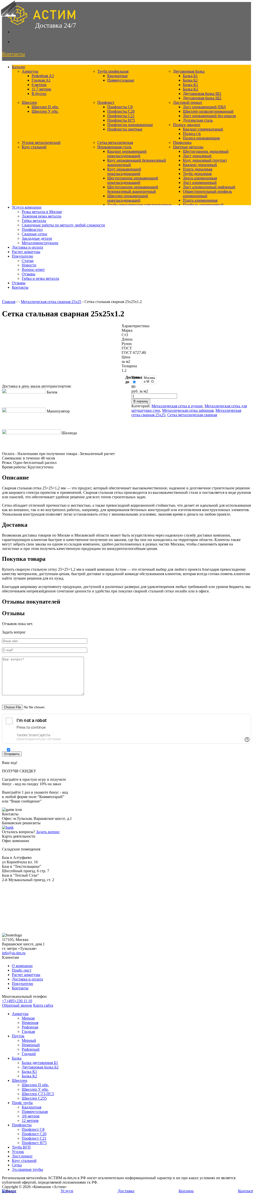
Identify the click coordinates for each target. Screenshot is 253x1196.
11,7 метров (41, 89)
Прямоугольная (35, 1111)
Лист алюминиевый (200, 182)
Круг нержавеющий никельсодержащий (124, 171)
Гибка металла (34, 220)
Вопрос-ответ (33, 269)
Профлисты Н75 (121, 120)
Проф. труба (22, 1103)
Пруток (18, 1036)
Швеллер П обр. (45, 107)
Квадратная (31, 1107)
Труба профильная (112, 71)
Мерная (28, 1018)
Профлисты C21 (121, 116)
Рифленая (30, 1027)
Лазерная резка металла (41, 216)
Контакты (20, 287)
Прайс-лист (21, 970)
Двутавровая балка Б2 (40, 1067)
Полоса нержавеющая (201, 138)
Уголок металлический (41, 142)
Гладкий (29, 1054)
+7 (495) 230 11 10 (17, 1001)
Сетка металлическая (115, 142)
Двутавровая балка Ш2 (202, 98)
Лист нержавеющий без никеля (209, 116)
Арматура (30, 71)
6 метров (39, 85)
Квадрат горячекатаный (203, 129)
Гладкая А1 (41, 80)
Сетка (17, 1165)
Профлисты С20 (121, 111)
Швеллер (29, 102)
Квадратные (117, 76)
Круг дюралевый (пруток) (205, 160)
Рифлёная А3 (43, 76)
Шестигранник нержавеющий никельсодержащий (132, 180)
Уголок (18, 1152)
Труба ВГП (21, 1147)
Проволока (182, 142)
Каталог (18, 67)
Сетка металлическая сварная (192, 415)
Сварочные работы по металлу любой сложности (63, 225)
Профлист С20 (34, 1134)
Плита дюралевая (197, 169)
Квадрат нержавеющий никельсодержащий (127, 153)
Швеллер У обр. (45, 111)
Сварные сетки (34, 234)
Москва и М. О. (149, 379)
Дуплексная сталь (198, 120)
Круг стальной (34, 147)
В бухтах (39, 93)
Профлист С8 (33, 1129)
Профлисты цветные (124, 129)
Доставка (126, 1191)
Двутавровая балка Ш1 (202, 93)
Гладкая (28, 1031)
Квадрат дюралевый (200, 165)
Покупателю (22, 256)
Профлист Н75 (34, 1143)
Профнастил (32, 229)
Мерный (29, 1040)
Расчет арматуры (26, 252)
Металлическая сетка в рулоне (177, 406)
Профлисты (22, 1125)
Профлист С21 (34, 1138)
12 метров (30, 1120)
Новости (29, 265)
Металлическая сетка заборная (187, 410)
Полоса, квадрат (186, 125)
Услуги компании (27, 207)
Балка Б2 (190, 80)
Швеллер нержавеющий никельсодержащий (127, 198)
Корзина (186, 1191)
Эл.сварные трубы (27, 1169)
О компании (22, 966)
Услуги (67, 1191)
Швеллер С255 (34, 1098)
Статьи (28, 261)
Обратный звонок (17, 1005)
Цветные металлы (188, 147)
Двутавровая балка (189, 71)
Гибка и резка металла (40, 278)
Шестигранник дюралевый (206, 151)
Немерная (30, 1023)
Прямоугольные (120, 80)
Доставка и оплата (27, 247)
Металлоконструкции (40, 243)
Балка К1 (190, 85)
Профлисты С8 (120, 107)
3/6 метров (31, 1116)
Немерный (31, 1045)
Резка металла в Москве (42, 212)
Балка (16, 1058)
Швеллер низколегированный (208, 111)
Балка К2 (190, 89)
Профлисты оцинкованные (130, 125)
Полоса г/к (192, 133)
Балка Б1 (190, 76)
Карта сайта (43, 1005)
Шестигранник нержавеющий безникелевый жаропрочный (132, 189)
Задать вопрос (48, 832)
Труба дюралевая (197, 174)
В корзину (140, 401)
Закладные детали (37, 238)
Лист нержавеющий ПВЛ (204, 107)
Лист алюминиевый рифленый (209, 187)
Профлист (105, 102)
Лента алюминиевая (200, 178)
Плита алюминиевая (200, 200)
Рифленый (31, 1049)
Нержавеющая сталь (114, 147)
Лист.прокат (22, 1156)
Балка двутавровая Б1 (40, 1063)
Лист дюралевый (197, 156)
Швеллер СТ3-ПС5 (38, 1094)
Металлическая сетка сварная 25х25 (51, 302)
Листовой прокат (187, 102)
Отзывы (28, 274)
